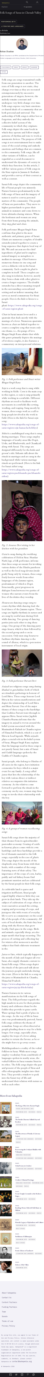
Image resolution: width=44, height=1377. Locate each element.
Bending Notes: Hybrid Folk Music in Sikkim (28, 1209)
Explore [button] (5, 7)
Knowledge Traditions (23, 1154)
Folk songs (6, 67)
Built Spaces (20, 1228)
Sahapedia (5, 3)
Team (4, 1312)
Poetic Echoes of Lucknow (24, 1251)
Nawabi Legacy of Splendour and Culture (29, 1222)
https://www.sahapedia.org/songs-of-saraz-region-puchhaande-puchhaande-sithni (21, 473)
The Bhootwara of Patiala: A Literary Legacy (27, 1135)
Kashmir (34, 67)
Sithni (4, 72)
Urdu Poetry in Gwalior (23, 1166)
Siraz (16, 67)
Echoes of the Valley (22, 1265)
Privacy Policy (8, 1326)
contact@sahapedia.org (22, 1361)
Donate (5, 1316)
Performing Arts (8, 22)
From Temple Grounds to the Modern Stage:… (28, 1195)
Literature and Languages (12, 26)
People (39, 1112)
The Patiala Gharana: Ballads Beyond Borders (27, 1120)
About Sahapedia (9, 1293)
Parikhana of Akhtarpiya (23, 1236)
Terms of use (7, 1321)
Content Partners (9, 1302)
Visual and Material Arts (25, 1108)
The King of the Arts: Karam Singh (27, 1106)
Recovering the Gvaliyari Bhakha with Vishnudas (28, 1150)
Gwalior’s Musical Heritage (24, 1180)
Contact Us (6, 1298)
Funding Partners (9, 1307)
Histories (32, 1112)
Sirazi (24, 67)
